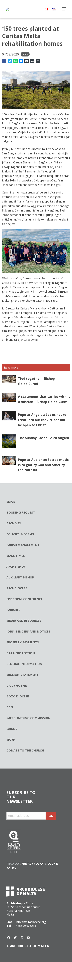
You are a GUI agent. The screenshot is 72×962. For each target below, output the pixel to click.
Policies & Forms (20, 534)
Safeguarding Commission (28, 718)
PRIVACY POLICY (32, 863)
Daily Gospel (16, 685)
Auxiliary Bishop (20, 577)
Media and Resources (23, 621)
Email (10, 502)
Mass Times (15, 556)
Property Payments (22, 642)
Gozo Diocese (17, 696)
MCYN (11, 739)
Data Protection (20, 653)
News (25, 54)
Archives (13, 523)
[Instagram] (22, 937)
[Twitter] (15, 937)
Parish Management (23, 545)
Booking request (20, 512)
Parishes (13, 610)
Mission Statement (22, 675)
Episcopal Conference (24, 599)
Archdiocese (16, 588)
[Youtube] (28, 937)
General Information (24, 664)
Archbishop (16, 566)
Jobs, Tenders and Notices (28, 631)
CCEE (10, 707)
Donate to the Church (25, 750)
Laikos (11, 729)
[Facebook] (8, 937)
